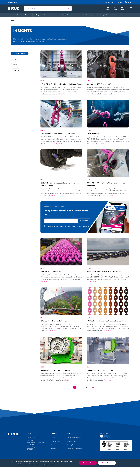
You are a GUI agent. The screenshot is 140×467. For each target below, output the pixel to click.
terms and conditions (67, 226)
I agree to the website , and (68, 227)
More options (121, 463)
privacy (76, 226)
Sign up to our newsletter (113, 2)
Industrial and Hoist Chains (62, 15)
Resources (54, 445)
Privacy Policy (71, 445)
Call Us (129, 2)
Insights (53, 449)
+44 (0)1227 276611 (34, 437)
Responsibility (55, 441)
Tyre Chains (106, 15)
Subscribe (84, 221)
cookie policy (86, 226)
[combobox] (48, 8)
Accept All (88, 463)
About (53, 437)
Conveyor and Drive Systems (86, 15)
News (15, 65)
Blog (14, 59)
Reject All (107, 463)
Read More (63, 94)
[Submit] (69, 8)
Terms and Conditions (74, 449)
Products (16, 70)
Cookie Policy (71, 441)
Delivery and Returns (74, 437)
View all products (22, 15)
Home (12, 20)
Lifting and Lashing (41, 15)
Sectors (118, 15)
